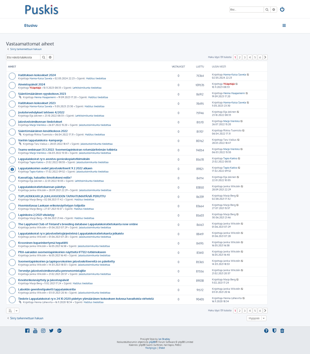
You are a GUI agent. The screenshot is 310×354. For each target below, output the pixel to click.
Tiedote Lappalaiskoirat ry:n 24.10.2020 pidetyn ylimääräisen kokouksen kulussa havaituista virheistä (86, 298)
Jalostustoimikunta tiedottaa (95, 125)
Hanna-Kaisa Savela (41, 78)
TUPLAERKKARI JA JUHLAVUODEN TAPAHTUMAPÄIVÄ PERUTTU (62, 196)
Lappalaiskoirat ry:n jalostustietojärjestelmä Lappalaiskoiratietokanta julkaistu (71, 233)
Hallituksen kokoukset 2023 (37, 103)
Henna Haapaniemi (45, 97)
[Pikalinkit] (284, 25)
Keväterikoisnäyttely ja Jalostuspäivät (43, 280)
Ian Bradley (164, 339)
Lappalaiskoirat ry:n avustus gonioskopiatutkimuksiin (54, 159)
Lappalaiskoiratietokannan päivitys (42, 187)
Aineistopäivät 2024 (31, 84)
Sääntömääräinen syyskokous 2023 (42, 93)
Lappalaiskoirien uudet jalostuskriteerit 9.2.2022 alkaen (55, 168)
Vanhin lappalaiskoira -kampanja (40, 140)
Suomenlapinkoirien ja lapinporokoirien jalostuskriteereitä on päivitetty (66, 261)
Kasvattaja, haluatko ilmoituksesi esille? (45, 177)
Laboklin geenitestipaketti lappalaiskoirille (47, 289)
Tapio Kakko (36, 162)
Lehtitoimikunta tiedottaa (87, 87)
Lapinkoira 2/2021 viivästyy (36, 215)
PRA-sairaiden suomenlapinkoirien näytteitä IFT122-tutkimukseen (62, 252)
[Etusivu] (41, 9)
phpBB (152, 342)
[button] (265, 57)
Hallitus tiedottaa (96, 78)
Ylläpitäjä (35, 87)
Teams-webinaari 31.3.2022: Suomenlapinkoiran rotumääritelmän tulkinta (67, 149)
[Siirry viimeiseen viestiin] (248, 74)
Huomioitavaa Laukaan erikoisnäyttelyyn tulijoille (51, 205)
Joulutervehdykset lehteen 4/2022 (41, 112)
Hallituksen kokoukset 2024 (37, 75)
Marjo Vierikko (38, 125)
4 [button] (250, 57)
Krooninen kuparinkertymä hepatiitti (43, 242)
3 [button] (245, 57)
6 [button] (260, 57)
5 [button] (255, 57)
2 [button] (240, 57)
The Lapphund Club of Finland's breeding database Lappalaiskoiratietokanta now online (78, 224)
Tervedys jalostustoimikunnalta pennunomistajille (52, 270)
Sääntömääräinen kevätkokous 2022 (43, 131)
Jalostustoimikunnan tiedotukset (40, 121)
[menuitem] (282, 10)
